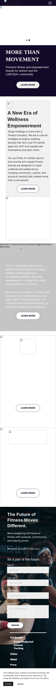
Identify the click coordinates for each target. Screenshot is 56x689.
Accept (8, 684)
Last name (12, 577)
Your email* (13, 590)
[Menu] (50, 3)
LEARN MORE (28, 84)
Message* (12, 603)
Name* (10, 565)
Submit (15, 625)
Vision (13, 653)
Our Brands (16, 637)
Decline (20, 684)
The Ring (18, 648)
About (13, 659)
